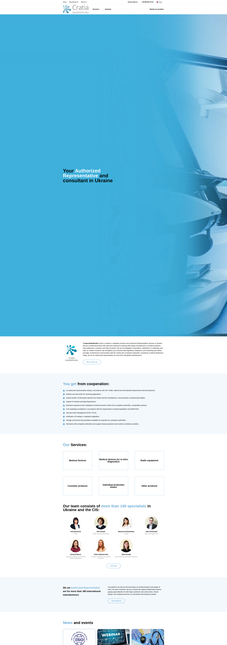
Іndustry (108, 9)
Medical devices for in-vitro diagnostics (113, 460)
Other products (149, 486)
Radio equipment (149, 460)
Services (96, 9)
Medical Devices (77, 460)
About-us (84, 2)
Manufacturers (73, 2)
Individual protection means (113, 486)
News (65, 2)
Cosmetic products (78, 486)
